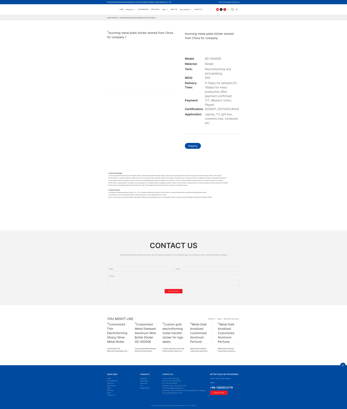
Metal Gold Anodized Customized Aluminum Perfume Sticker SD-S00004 (228, 350)
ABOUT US (110, 390)
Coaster (219, 319)
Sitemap (193, 405)
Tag (141, 385)
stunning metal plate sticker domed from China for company (137, 17)
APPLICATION (111, 385)
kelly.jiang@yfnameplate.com (175, 388)
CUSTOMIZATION (112, 381)
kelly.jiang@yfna (227, 2)
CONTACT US (111, 395)
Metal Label (143, 383)
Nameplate (143, 378)
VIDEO (109, 388)
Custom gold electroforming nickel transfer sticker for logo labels (173, 350)
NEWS (109, 393)
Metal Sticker (144, 381)
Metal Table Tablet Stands (231, 319)
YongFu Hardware (112, 17)
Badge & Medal (144, 388)
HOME (109, 378)
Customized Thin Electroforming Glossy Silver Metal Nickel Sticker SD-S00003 (118, 350)
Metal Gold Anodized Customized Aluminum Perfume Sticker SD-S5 (199, 350)
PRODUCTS (211, 319)
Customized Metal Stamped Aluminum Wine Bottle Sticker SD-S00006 (145, 350)
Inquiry (193, 146)
